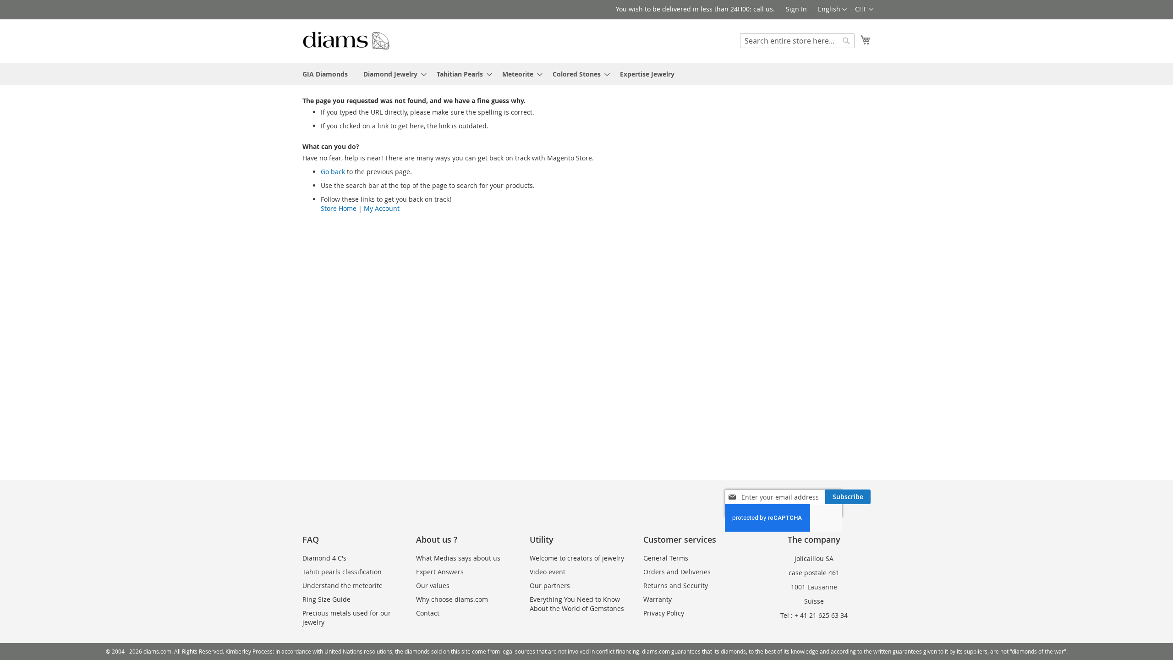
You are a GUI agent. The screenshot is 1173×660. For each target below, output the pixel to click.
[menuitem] (325, 74)
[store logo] (346, 41)
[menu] (586, 74)
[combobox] (797, 40)
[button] (864, 10)
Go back (333, 171)
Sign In (796, 9)
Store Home (338, 208)
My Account (382, 208)
